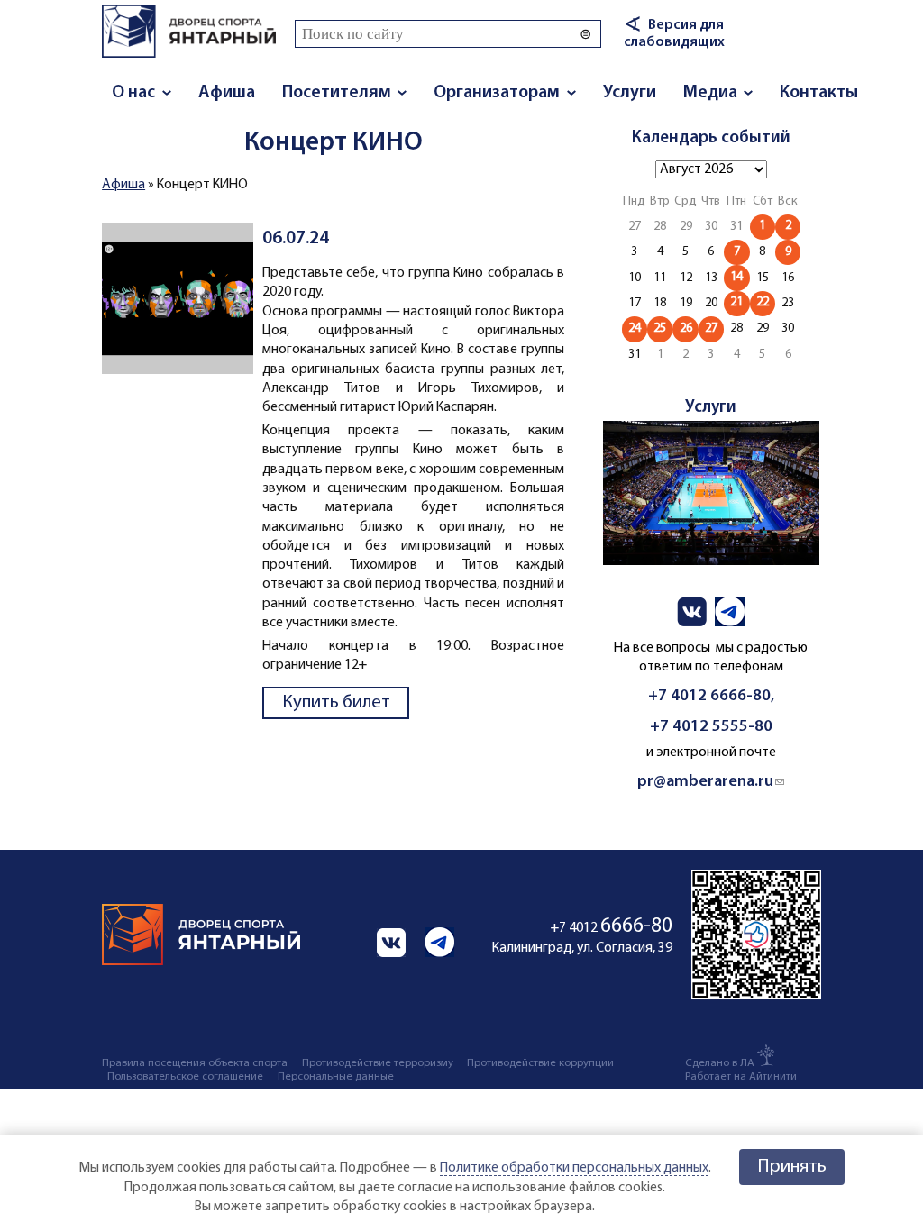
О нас (133, 93)
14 (736, 277)
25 (659, 328)
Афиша (226, 93)
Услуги (629, 93)
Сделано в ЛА (719, 1063)
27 (711, 328)
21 (736, 302)
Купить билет (336, 702)
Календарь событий (711, 138)
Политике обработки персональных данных (574, 1168)
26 (686, 328)
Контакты (819, 93)
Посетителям (336, 93)
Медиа (710, 93)
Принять (792, 1166)
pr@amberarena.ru (710, 781)
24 (634, 328)
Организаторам (497, 93)
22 (762, 302)
